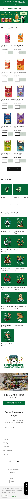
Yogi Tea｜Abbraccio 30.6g (6, 127)
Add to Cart (10, 52)
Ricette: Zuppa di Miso (19, 289)
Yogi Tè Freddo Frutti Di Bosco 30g (7, 46)
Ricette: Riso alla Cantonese (6, 251)
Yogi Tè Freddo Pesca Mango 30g (19, 46)
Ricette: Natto (18, 325)
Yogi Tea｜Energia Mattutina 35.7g (5, 154)
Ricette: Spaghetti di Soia (7, 307)
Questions (5, 454)
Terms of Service (7, 450)
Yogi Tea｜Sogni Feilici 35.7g (19, 127)
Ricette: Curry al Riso (19, 232)
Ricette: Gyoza (18, 250)
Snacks (15, 197)
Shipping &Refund (8, 443)
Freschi (3, 197)
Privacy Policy (7, 446)
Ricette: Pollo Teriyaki (5, 270)
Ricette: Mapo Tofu (7, 288)
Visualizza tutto (14, 169)
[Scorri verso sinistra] (10, 204)
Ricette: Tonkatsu (19, 269)
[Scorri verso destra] (17, 204)
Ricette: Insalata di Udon (20, 307)
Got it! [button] (14, 496)
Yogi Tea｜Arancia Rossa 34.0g (20, 73)
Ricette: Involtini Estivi (6, 345)
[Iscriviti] (23, 427)
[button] (3, 8)
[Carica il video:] (14, 361)
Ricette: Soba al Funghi (6, 326)
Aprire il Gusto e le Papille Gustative (14, 403)
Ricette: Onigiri (6, 231)
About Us (5, 439)
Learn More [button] (11, 492)
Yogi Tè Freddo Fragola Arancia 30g (6, 73)
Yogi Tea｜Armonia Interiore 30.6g (18, 100)
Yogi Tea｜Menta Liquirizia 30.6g (18, 154)
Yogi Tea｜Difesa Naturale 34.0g (7, 100)
